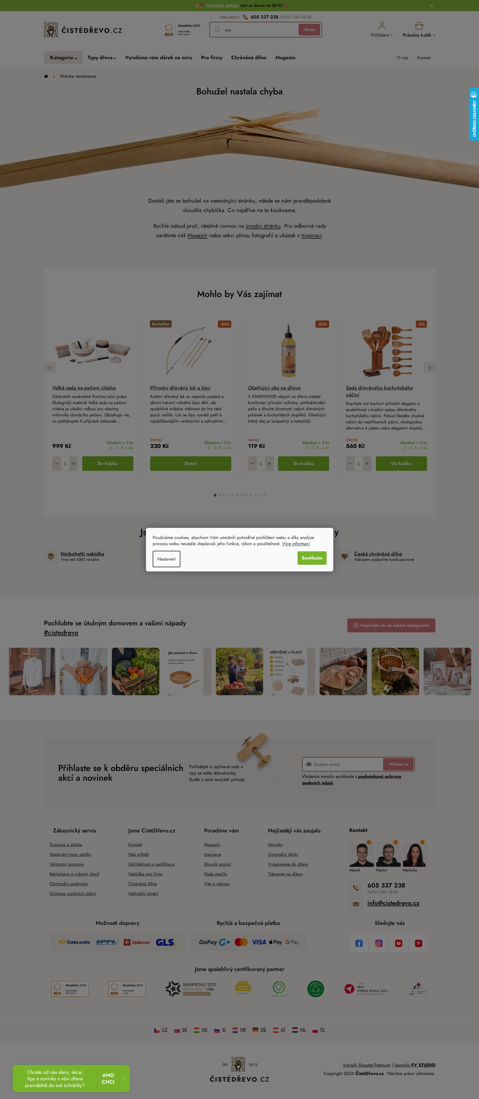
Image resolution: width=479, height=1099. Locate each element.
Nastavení (166, 559)
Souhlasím (312, 558)
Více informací (296, 543)
